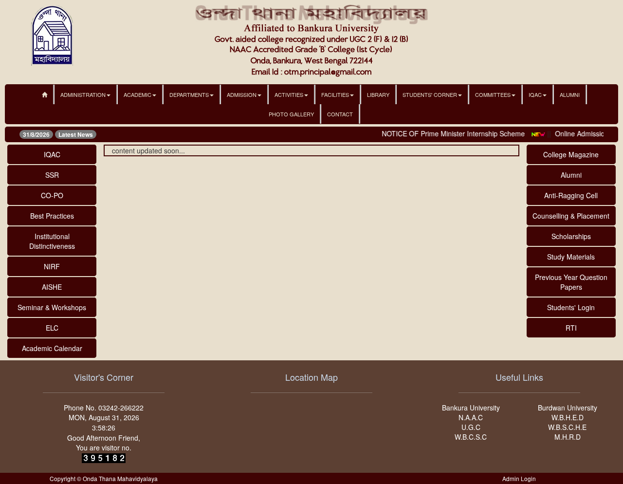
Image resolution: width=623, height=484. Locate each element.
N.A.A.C (470, 417)
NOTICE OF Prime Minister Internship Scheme (448, 133)
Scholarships (571, 236)
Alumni (570, 94)
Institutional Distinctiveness (52, 241)
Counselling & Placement (570, 216)
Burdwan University (567, 407)
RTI (571, 328)
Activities (289, 94)
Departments (189, 94)
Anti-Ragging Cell (571, 195)
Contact (340, 114)
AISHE (52, 287)
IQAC (535, 94)
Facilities (335, 94)
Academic (137, 94)
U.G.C (470, 427)
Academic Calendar (52, 348)
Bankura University (471, 407)
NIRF (52, 266)
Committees (493, 94)
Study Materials (571, 256)
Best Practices (52, 216)
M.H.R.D (567, 437)
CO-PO (52, 195)
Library (378, 94)
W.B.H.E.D (567, 417)
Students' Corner (430, 94)
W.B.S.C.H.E (567, 427)
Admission (242, 94)
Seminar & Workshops (52, 307)
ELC (52, 328)
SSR (52, 175)
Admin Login (519, 478)
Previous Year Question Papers (571, 282)
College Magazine (571, 154)
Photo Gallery (291, 114)
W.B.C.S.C (471, 437)
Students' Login (571, 307)
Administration (83, 94)
